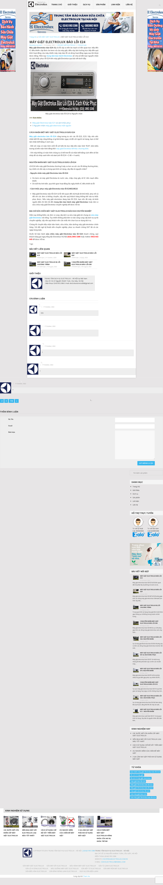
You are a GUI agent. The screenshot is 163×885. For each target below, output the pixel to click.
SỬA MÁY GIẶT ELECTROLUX (48, 37)
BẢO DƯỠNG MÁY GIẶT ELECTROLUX (65, 868)
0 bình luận (40, 258)
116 (11, 401)
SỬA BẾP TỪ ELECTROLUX (91, 868)
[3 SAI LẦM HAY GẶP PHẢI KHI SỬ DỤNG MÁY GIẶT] (86, 822)
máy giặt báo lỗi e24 (138, 781)
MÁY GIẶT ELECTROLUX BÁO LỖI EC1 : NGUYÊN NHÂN (151, 710)
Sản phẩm (100, 4)
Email (10, 426)
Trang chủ (56, 4)
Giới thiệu (72, 4)
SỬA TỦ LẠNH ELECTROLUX (109, 866)
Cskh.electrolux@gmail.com (113, 862)
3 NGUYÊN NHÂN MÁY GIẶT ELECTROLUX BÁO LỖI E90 (149, 622)
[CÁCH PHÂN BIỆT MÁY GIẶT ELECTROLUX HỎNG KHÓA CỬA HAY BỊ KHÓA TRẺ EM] (104, 822)
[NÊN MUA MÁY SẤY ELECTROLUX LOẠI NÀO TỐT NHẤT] (30, 822)
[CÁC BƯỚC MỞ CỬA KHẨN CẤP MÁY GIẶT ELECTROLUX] (11, 822)
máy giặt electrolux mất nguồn (58, 125)
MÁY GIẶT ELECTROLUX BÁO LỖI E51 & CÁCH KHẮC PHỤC (151, 654)
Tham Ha (86, 876)
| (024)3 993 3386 (88, 851)
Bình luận (11, 432)
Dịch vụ (86, 4)
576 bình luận (82, 45)
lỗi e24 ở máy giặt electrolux (141, 778)
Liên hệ (129, 4)
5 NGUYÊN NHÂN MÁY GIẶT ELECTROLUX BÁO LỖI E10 (149, 683)
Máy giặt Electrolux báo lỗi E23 (142, 785)
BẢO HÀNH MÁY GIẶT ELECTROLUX (83, 866)
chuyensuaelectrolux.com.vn (115, 859)
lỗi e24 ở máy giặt (137, 775)
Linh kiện (115, 4)
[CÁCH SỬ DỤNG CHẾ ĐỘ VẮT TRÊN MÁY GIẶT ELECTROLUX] (48, 822)
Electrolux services (35, 45)
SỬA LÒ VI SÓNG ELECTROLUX (37, 868)
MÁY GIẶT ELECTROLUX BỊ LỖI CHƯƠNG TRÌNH (150, 606)
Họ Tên (10, 419)
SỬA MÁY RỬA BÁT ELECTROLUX (115, 868)
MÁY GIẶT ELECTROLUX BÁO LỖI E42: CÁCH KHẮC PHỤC (151, 697)
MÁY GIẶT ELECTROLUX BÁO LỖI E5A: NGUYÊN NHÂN (151, 638)
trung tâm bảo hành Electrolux (59, 56)
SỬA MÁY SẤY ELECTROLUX (57, 866)
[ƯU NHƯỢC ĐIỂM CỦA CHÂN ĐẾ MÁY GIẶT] (67, 822)
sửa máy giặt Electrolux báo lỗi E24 (143, 797)
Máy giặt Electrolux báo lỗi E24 (142, 788)
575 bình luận (41, 267)
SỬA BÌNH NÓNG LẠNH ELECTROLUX (63, 871)
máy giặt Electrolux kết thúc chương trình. (72, 149)
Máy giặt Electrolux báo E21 (43, 123)
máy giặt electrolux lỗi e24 (140, 791)
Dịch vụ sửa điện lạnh (89, 871)
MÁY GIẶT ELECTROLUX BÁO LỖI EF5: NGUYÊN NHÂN (151, 670)
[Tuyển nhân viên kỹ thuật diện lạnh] (146, 554)
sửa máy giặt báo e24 (138, 794)
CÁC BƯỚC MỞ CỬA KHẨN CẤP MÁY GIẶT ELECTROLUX (146, 734)
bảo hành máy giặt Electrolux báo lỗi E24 (145, 772)
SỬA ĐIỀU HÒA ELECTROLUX (36, 871)
